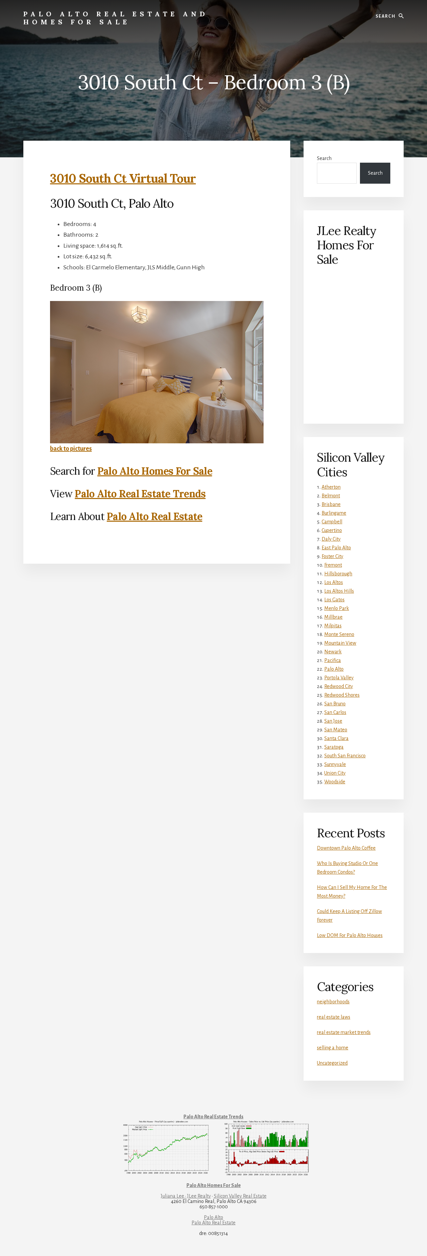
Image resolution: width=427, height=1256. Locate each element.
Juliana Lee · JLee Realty (186, 1196)
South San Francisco (345, 755)
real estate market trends (344, 1032)
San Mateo (335, 729)
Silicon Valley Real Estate (240, 1196)
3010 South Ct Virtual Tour (123, 178)
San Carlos (335, 712)
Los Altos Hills (339, 591)
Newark (333, 651)
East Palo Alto (336, 547)
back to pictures (71, 448)
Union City (335, 773)
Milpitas (333, 625)
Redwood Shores (342, 695)
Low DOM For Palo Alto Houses (350, 935)
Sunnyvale (335, 764)
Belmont (331, 495)
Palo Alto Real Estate (154, 516)
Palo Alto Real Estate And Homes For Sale (115, 18)
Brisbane (331, 504)
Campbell (332, 521)
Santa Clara (336, 738)
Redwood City (338, 686)
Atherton (331, 487)
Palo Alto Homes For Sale (154, 471)
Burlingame (334, 513)
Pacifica (332, 660)
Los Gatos (334, 599)
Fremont (333, 565)
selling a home (332, 1047)
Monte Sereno (339, 634)
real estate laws (333, 1017)
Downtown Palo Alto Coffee (346, 848)
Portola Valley (339, 677)
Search (324, 158)
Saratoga (334, 747)
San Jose (333, 721)
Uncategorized (332, 1063)
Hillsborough (338, 573)
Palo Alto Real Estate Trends (140, 493)
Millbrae (333, 617)
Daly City (331, 539)
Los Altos (333, 582)
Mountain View (340, 643)
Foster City (332, 556)
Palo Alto (334, 669)
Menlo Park (336, 608)
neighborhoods (333, 1001)
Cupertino (332, 530)
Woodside (334, 781)
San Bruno (335, 703)
